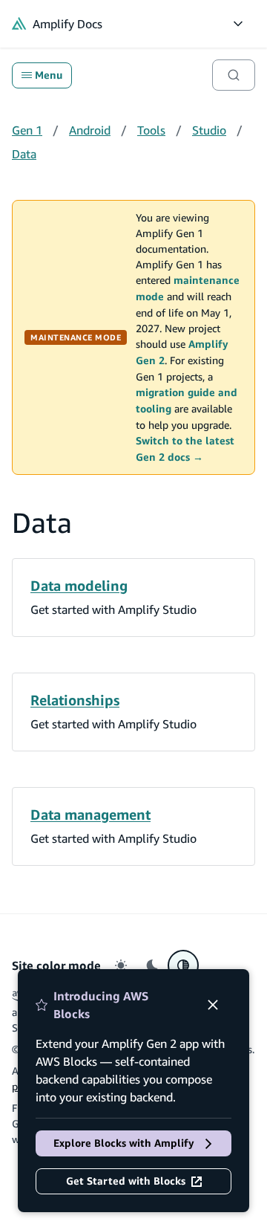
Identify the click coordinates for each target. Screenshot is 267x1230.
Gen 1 (27, 130)
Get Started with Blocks (125, 1181)
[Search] (233, 75)
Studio (209, 130)
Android (90, 130)
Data (24, 153)
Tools (151, 130)
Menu (48, 75)
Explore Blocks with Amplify (123, 1143)
